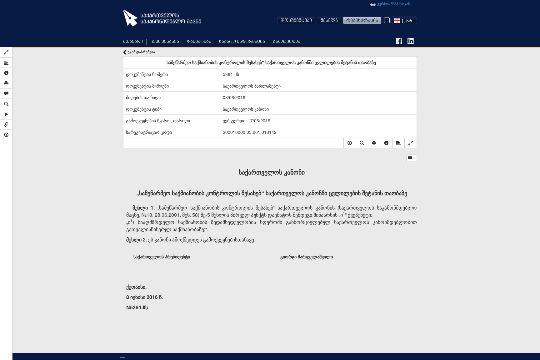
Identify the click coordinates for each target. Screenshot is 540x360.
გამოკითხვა (286, 41)
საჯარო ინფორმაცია (242, 41)
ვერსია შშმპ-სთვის (393, 3)
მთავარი (133, 41)
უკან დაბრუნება (141, 51)
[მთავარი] (162, 18)
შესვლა (329, 21)
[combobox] (404, 20)
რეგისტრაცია (362, 21)
